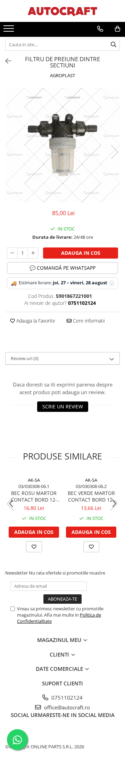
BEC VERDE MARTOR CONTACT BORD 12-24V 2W (91, 496)
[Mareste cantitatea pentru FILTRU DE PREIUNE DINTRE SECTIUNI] (33, 253)
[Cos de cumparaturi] (117, 29)
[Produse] (9, 30)
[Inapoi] (5, 61)
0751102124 (66, 697)
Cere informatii (88, 320)
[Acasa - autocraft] (62, 11)
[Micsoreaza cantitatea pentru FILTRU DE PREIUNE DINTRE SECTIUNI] (12, 253)
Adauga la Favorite (35, 320)
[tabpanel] (62, 145)
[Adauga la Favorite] (34, 546)
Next (114, 152)
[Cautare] (113, 45)
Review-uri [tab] (25, 358)
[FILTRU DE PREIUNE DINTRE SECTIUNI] (62, 145)
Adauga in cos (80, 253)
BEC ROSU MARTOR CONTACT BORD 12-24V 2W (34, 496)
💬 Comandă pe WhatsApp (62, 267)
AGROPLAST (62, 75)
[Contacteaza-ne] (100, 29)
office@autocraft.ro (66, 707)
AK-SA (34, 480)
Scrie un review (62, 406)
